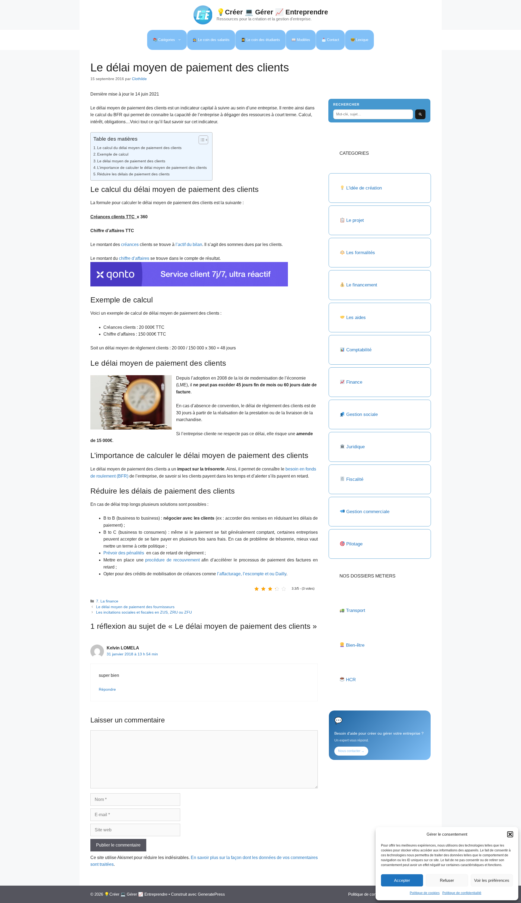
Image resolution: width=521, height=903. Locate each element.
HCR (351, 679)
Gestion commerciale (367, 511)
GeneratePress (211, 894)
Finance (354, 382)
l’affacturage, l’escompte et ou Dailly (251, 574)
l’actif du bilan (189, 244)
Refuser (447, 880)
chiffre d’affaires (134, 258)
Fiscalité (354, 479)
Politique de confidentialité (461, 893)
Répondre (107, 689)
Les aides (356, 317)
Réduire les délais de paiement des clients (133, 174)
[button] (510, 834)
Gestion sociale (362, 414)
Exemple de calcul (112, 154)
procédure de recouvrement (172, 560)
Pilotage (354, 544)
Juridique (355, 446)
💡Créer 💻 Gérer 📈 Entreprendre (272, 12)
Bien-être (355, 645)
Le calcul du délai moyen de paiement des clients (139, 148)
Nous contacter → (351, 751)
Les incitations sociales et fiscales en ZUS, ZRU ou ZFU (144, 612)
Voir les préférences (491, 880)
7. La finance (107, 601)
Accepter (402, 880)
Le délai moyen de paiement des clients (131, 161)
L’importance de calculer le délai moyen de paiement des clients (152, 167)
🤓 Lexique (359, 40)
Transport (355, 610)
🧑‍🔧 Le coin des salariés (211, 40)
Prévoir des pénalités (124, 553)
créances (130, 244)
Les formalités (360, 252)
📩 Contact (330, 40)
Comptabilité (358, 349)
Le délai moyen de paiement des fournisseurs (135, 607)
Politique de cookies (425, 893)
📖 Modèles (300, 40)
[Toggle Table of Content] (201, 139)
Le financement (361, 285)
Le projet (355, 220)
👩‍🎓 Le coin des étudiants (260, 40)
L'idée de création (363, 188)
